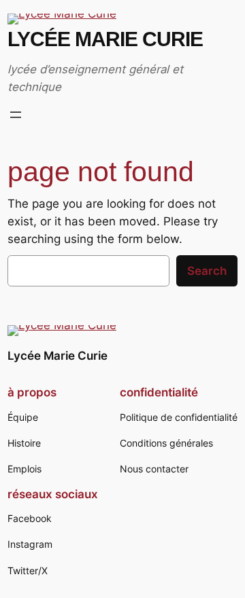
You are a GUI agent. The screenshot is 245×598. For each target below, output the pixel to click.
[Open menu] (15, 115)
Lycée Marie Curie (105, 39)
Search (207, 271)
